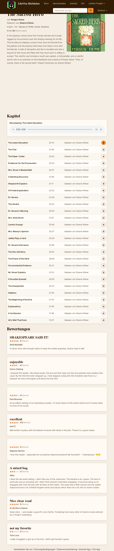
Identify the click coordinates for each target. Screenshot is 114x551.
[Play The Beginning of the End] (103, 299)
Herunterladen (59, 3)
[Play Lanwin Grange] (103, 224)
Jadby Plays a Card (17, 238)
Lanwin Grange (15, 224)
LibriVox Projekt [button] (96, 3)
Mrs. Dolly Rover (16, 218)
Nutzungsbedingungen (44, 549)
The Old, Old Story (16, 252)
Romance (45, 27)
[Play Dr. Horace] (103, 197)
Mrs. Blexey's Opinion (18, 231)
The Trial (12, 149)
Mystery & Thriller (26, 27)
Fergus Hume (17, 19)
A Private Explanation (18, 190)
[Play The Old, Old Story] (103, 252)
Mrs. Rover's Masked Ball (20, 170)
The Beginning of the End (20, 299)
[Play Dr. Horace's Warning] (103, 211)
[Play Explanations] (103, 306)
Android (73, 3)
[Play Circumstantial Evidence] (103, 265)
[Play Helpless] (103, 293)
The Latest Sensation (18, 142)
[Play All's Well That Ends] (103, 320)
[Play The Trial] (103, 149)
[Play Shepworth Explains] (103, 183)
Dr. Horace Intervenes (18, 245)
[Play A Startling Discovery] (103, 177)
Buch (46, 3)
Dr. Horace (13, 197)
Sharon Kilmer (27, 23)
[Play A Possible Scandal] (103, 279)
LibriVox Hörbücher (29, 3)
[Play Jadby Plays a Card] (103, 238)
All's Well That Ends (17, 320)
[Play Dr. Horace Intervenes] (103, 245)
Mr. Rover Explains (17, 272)
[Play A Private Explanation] (103, 190)
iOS (82, 3)
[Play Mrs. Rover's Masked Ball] (103, 170)
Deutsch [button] (102, 10)
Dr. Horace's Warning (18, 211)
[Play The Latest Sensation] (103, 143)
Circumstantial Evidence (19, 265)
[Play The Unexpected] (103, 286)
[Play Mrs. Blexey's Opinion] (103, 231)
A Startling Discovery (18, 177)
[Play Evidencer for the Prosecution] (103, 163)
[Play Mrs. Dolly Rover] (103, 218)
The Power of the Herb (18, 258)
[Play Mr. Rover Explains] (103, 272)
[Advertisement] (57, 89)
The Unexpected (16, 286)
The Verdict (13, 204)
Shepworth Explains (17, 183)
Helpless (12, 293)
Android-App (85, 549)
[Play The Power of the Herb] (103, 258)
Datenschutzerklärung (67, 549)
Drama (37, 27)
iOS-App (96, 549)
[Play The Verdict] (103, 204)
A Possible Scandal (17, 279)
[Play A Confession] (103, 313)
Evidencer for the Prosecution (22, 163)
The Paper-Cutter (16, 156)
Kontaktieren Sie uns (23, 549)
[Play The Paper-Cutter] (103, 156)
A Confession (14, 313)
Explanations (14, 306)
